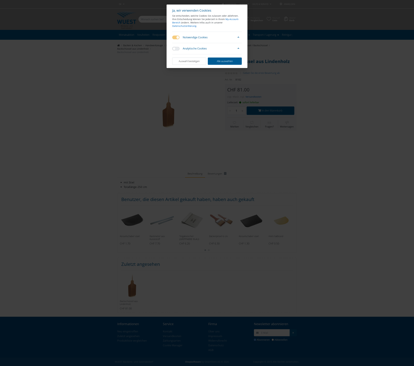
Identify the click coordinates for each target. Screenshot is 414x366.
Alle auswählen (225, 61)
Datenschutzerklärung (184, 25)
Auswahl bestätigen (189, 61)
